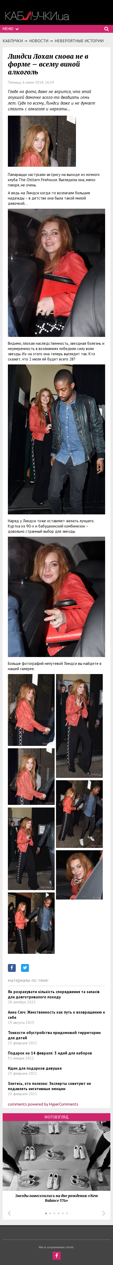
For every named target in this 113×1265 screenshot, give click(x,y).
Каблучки (13, 40)
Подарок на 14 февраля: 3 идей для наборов (50, 1053)
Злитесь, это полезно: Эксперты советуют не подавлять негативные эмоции (49, 1086)
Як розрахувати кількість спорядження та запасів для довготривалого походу (54, 994)
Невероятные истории (79, 40)
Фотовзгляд (56, 1117)
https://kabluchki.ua (37, 16)
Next (103, 1213)
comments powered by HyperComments (43, 1104)
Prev (9, 1213)
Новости (38, 40)
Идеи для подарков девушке (35, 1068)
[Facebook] (57, 1256)
